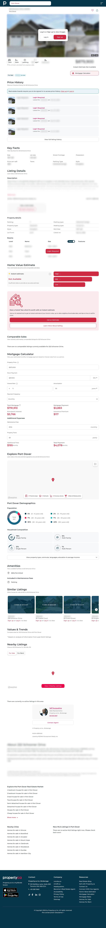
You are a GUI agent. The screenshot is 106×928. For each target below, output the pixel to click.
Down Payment (12, 373)
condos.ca (57, 881)
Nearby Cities (13, 827)
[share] (97, 10)
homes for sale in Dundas (16, 850)
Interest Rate (12, 383)
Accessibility (58, 892)
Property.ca (7, 883)
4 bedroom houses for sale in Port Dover (22, 790)
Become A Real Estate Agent (64, 889)
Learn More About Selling (53, 326)
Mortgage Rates (85, 897)
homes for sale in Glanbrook (17, 843)
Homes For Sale (85, 899)
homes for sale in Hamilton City (19, 853)
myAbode (18, 883)
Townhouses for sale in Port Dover (20, 800)
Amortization (58, 383)
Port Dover (12, 11)
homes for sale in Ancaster (17, 837)
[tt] (29, 894)
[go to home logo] (12, 877)
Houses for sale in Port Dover (18, 810)
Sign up (60, 37)
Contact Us (83, 886)
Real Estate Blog (85, 881)
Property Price (12, 362)
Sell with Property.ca (87, 884)
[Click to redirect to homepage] (4, 3)
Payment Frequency (13, 394)
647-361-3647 (53, 715)
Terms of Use (58, 897)
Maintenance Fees (13, 422)
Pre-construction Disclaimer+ (53, 912)
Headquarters (59, 886)
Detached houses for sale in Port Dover (22, 807)
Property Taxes (12, 432)
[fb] (33, 894)
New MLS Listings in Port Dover (66, 827)
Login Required (53, 251)
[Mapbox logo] (12, 497)
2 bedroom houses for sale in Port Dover (22, 793)
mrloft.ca (57, 884)
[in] (40, 894)
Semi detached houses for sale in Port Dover (24, 803)
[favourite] (92, 10)
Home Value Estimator (87, 892)
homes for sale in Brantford (17, 833)
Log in (46, 37)
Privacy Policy (59, 894)
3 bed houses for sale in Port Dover (20, 797)
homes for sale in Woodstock (18, 847)
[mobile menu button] (103, 3)
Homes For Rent (85, 902)
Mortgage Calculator (86, 894)
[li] (36, 894)
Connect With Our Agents (89, 889)
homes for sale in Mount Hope (18, 840)
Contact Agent (53, 723)
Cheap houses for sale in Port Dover (20, 813)
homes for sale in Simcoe (16, 830)
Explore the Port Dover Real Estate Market (25, 787)
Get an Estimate (53, 320)
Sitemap (57, 899)
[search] (35, 3)
